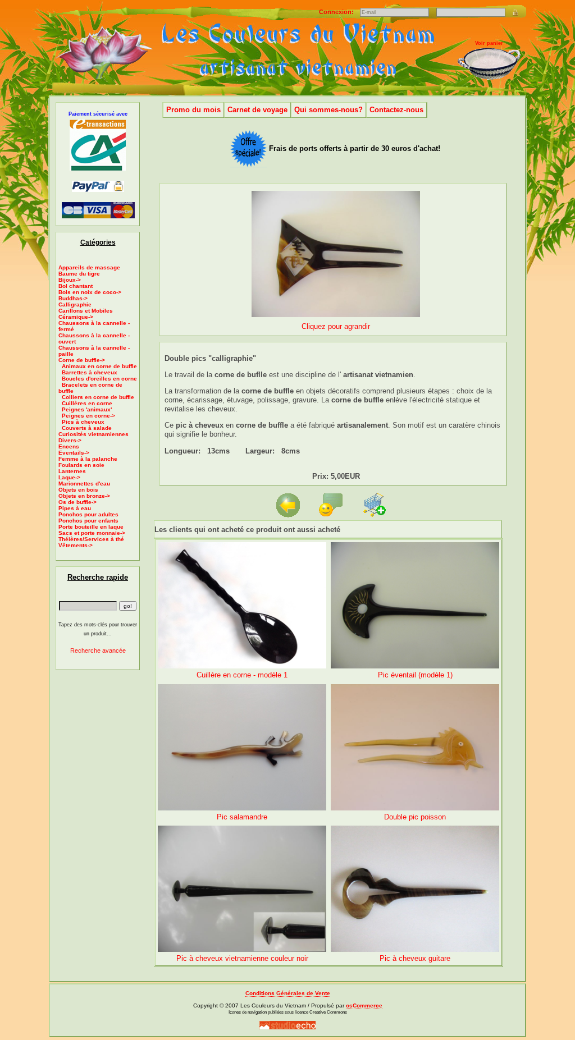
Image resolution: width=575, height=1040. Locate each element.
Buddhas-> (73, 298)
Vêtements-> (75, 545)
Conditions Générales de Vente (287, 993)
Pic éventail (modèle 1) (415, 675)
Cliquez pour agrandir (336, 326)
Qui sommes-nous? (328, 110)
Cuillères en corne (87, 403)
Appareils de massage (89, 267)
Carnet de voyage (257, 110)
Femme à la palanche (87, 459)
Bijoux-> (69, 280)
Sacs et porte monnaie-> (91, 533)
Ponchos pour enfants (88, 520)
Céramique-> (75, 317)
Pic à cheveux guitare (415, 958)
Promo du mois (193, 110)
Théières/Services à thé (91, 539)
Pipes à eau (74, 508)
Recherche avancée (98, 650)
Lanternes (72, 471)
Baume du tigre (79, 274)
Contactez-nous (396, 110)
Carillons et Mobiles (85, 311)
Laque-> (69, 477)
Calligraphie (75, 304)
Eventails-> (73, 453)
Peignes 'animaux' (87, 409)
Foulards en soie (81, 465)
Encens (68, 446)
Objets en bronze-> (84, 496)
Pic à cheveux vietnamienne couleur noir (242, 958)
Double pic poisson (415, 817)
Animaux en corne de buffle (99, 366)
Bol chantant (75, 286)
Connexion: (337, 11)
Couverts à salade (87, 428)
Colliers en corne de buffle (98, 397)
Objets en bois (78, 490)
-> (81, 360)
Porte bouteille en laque (91, 527)
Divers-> (69, 440)
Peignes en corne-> (88, 416)
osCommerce (364, 1005)
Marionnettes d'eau (84, 483)
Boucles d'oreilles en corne (99, 378)
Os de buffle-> (77, 502)
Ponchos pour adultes (88, 514)
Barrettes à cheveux (89, 372)
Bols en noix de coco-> (89, 292)
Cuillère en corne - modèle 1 (242, 675)
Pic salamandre (242, 817)
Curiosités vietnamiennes (93, 434)
